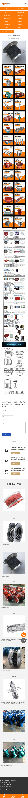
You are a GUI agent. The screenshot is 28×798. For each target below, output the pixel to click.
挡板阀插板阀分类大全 (7, 31)
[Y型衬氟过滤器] (14, 741)
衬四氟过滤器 (14, 739)
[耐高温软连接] (14, 489)
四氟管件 (7, 21)
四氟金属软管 (21, 9)
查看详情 (15, 453)
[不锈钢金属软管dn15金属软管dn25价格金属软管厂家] (14, 678)
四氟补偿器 (20, 18)
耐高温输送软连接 (14, 676)
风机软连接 (20, 21)
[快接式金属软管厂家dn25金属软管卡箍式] (14, 615)
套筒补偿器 (20, 15)
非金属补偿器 (7, 15)
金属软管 (7, 9)
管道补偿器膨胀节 (21, 12)
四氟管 (7, 12)
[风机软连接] (14, 552)
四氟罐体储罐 (7, 24)
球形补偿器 (20, 27)
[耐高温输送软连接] (14, 647)
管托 (7, 27)
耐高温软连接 (14, 518)
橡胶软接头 (7, 18)
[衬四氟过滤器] (14, 710)
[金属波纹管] (14, 520)
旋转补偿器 (20, 24)
